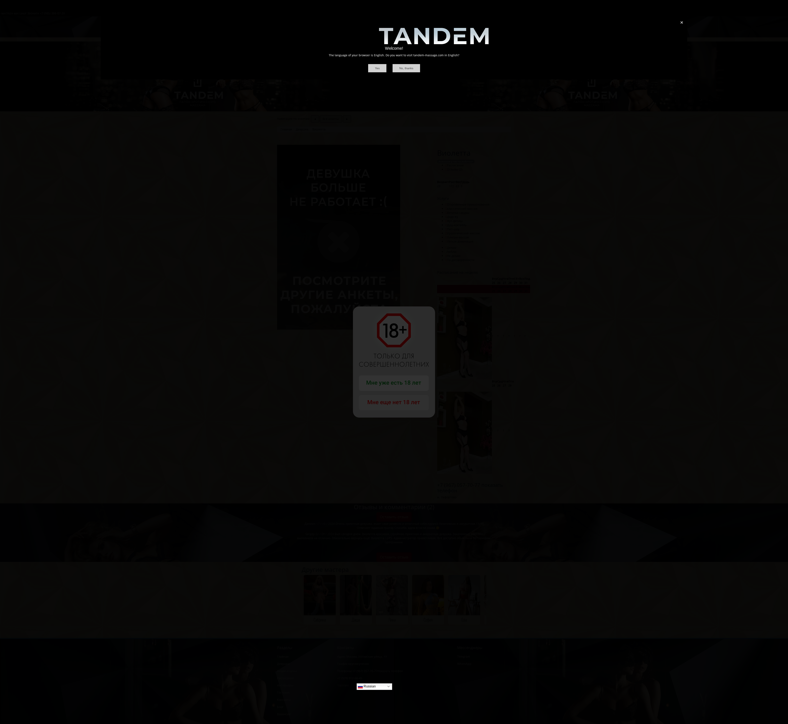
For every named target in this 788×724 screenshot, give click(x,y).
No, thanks (406, 68)
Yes (377, 68)
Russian (369, 686)
